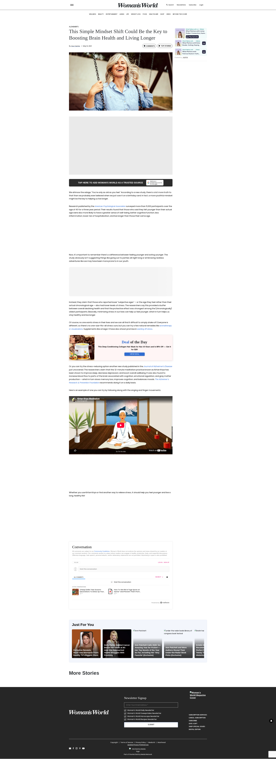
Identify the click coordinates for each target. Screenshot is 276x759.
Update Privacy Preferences (138, 745)
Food (145, 14)
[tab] (78, 577)
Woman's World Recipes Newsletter (142, 719)
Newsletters (181, 5)
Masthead (162, 742)
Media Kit (151, 742)
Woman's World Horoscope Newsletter (143, 716)
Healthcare (153, 14)
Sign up (166, 562)
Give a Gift (193, 723)
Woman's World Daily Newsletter (140, 710)
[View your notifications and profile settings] (167, 577)
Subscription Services (198, 715)
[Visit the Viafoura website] (164, 602)
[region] (120, 582)
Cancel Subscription (197, 718)
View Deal (134, 354)
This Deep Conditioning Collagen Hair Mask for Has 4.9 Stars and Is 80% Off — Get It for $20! (134, 348)
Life (127, 14)
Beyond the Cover (180, 14)
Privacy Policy (141, 742)
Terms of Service (126, 742)
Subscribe (192, 5)
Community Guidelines (102, 551)
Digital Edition (194, 729)
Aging (122, 14)
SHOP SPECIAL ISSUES (197, 726)
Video (168, 14)
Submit (151, 724)
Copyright (114, 742)
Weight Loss (136, 14)
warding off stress (144, 329)
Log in (160, 562)
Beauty (101, 14)
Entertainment (111, 14)
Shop (162, 14)
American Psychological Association (110, 206)
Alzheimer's (74, 26)
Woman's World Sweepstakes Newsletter (144, 713)
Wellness (92, 14)
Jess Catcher (75, 46)
